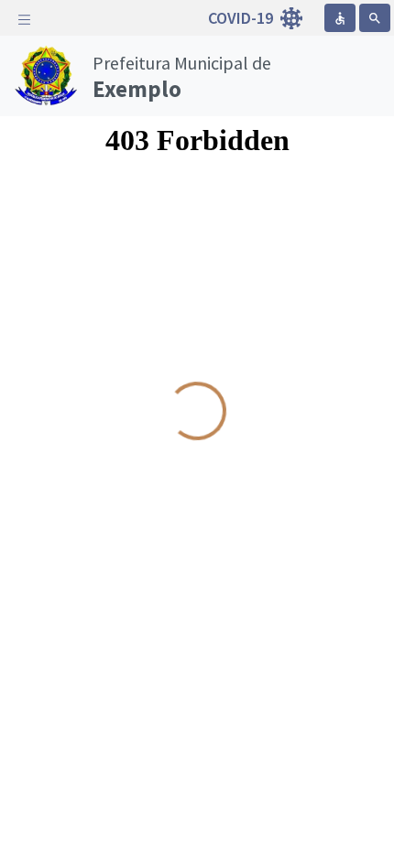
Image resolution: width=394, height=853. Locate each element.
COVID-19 (242, 17)
